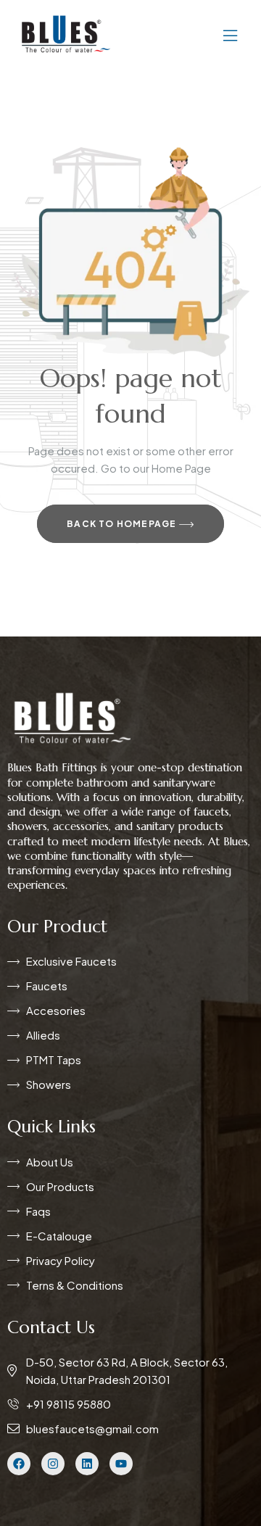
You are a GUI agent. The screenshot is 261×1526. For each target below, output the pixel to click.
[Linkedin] (87, 1463)
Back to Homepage (122, 523)
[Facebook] (18, 1463)
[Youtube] (121, 1463)
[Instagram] (53, 1463)
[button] (186, 34)
